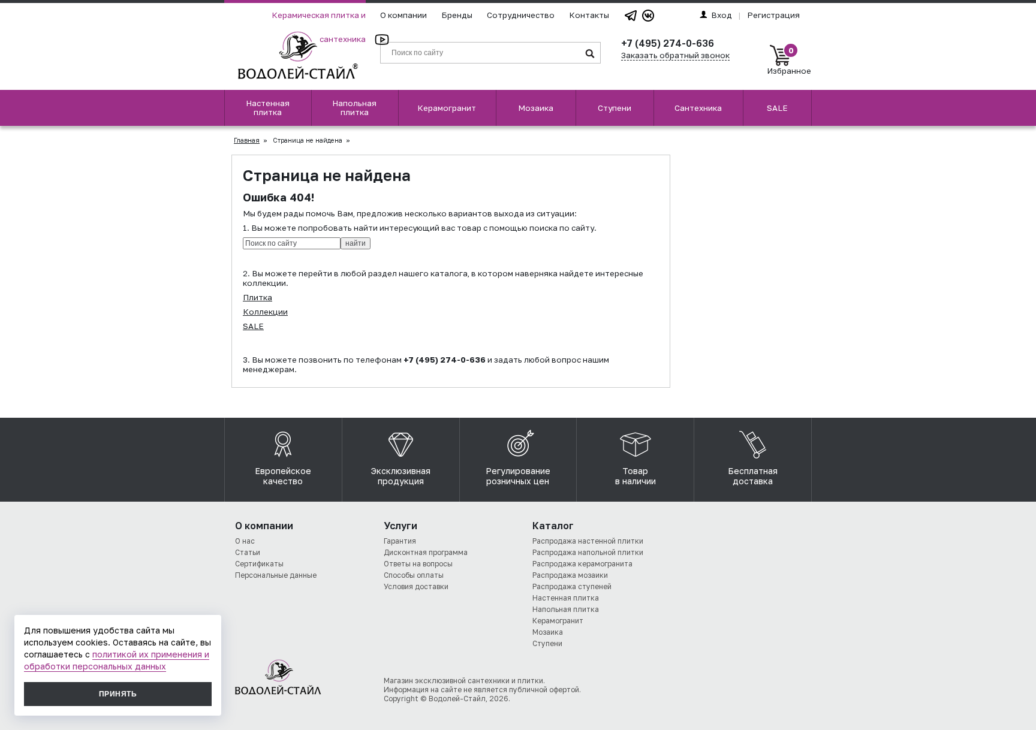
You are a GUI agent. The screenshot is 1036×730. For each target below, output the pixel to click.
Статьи (247, 552)
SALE (777, 108)
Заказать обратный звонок (675, 55)
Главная (247, 140)
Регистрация (773, 15)
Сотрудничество (521, 15)
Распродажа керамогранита (582, 563)
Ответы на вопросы (418, 563)
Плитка (257, 297)
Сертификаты (259, 563)
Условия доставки (416, 586)
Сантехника (698, 108)
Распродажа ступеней (572, 586)
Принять (118, 694)
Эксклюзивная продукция (400, 476)
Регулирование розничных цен (518, 476)
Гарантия (400, 540)
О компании (403, 15)
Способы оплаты (414, 575)
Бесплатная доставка (753, 476)
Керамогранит (446, 108)
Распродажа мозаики (570, 575)
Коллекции (265, 311)
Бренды (456, 15)
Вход (721, 15)
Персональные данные (276, 575)
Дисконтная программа (426, 552)
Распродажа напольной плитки (587, 552)
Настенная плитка (268, 107)
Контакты (589, 15)
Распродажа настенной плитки (587, 540)
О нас (245, 540)
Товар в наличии (635, 476)
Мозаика (535, 108)
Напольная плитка (354, 107)
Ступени (614, 108)
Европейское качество (283, 476)
